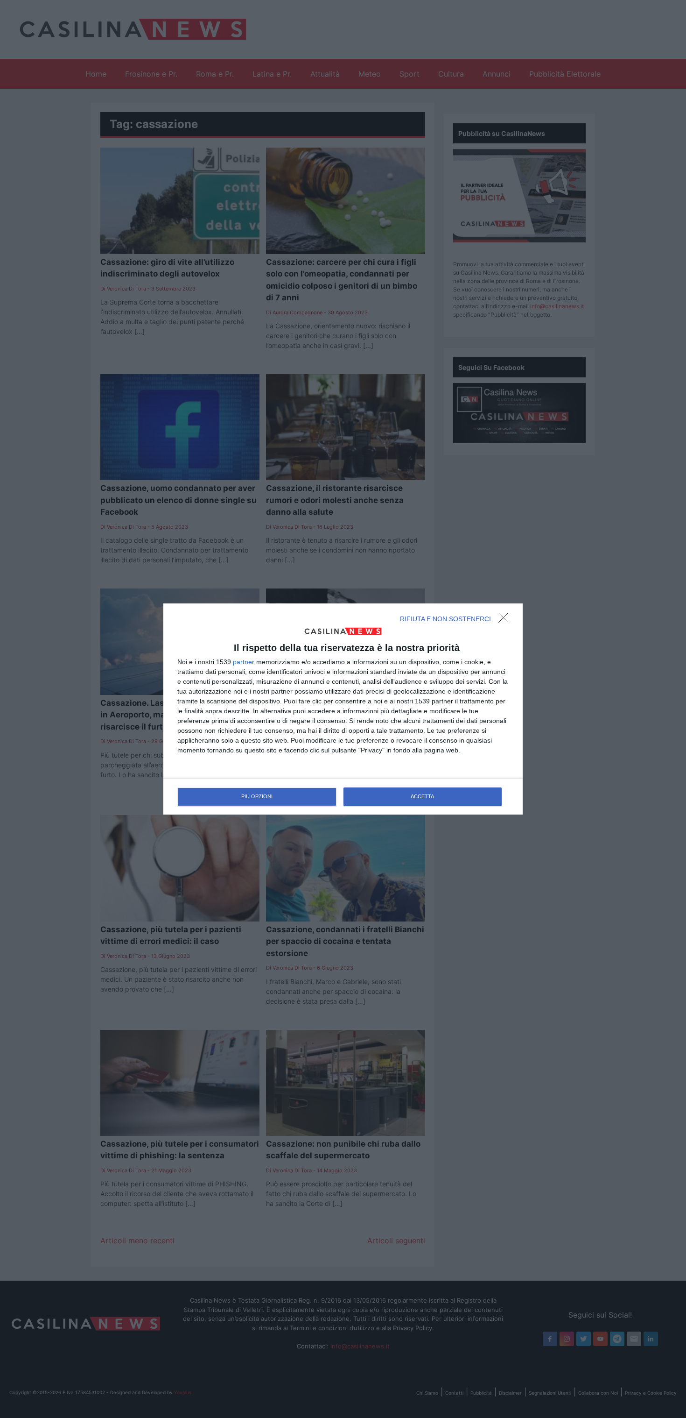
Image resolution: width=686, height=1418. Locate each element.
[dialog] (343, 709)
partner (243, 662)
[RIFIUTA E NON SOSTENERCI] (505, 620)
